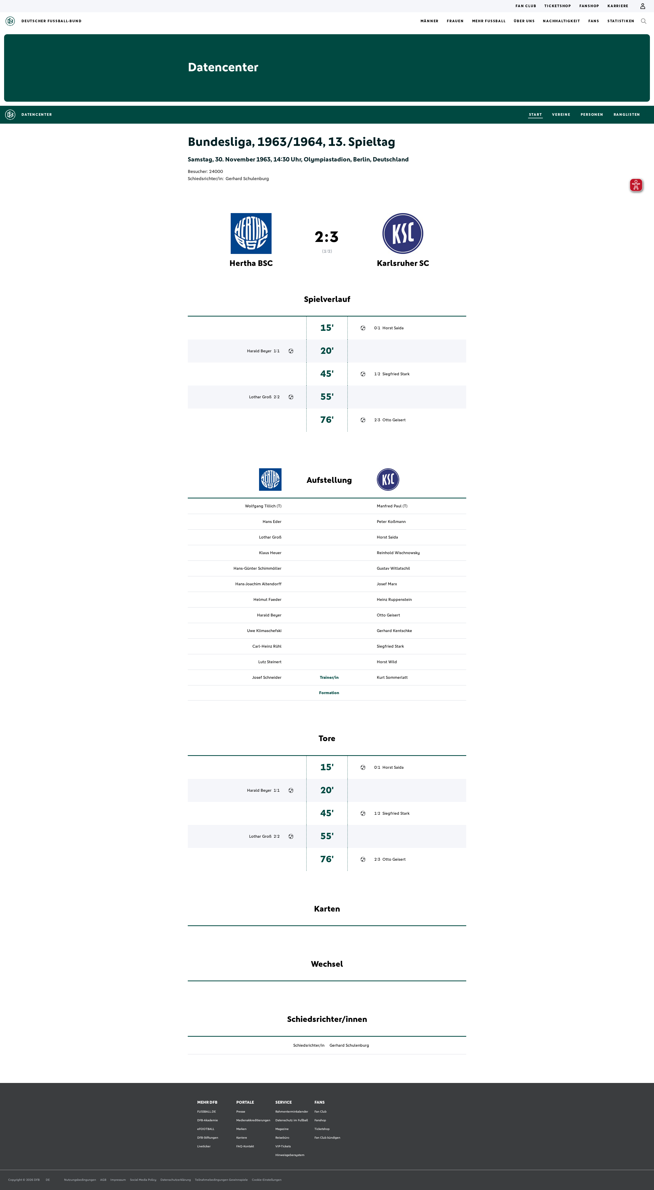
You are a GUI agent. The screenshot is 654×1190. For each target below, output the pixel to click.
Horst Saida (393, 328)
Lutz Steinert (270, 662)
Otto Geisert (394, 420)
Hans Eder (272, 522)
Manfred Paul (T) (392, 506)
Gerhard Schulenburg (247, 179)
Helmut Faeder (267, 600)
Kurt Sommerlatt (392, 677)
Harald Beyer (259, 351)
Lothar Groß (260, 397)
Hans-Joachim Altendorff (258, 584)
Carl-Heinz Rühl (267, 646)
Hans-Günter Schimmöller (257, 568)
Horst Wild (387, 662)
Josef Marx (387, 584)
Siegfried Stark (396, 374)
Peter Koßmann (391, 522)
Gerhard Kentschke (394, 631)
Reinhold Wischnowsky (398, 553)
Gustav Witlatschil (393, 568)
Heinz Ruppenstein (394, 600)
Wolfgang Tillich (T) (263, 506)
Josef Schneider (267, 677)
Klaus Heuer (270, 553)
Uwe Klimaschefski (264, 631)
